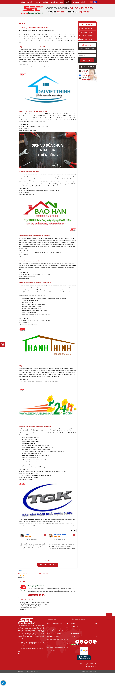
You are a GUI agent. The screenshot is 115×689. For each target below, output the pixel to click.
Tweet (20, 570)
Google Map (24, 645)
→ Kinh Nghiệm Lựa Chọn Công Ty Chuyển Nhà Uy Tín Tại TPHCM (33, 602)
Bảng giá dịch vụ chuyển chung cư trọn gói (56, 643)
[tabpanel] (33, 546)
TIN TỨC (67, 2)
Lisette (27, 534)
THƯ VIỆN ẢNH (54, 2)
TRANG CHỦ (22, 2)
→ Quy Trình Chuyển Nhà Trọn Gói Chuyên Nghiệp (30, 605)
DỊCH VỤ (38, 2)
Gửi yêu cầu (86, 60)
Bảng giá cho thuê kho (52, 654)
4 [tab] (49, 560)
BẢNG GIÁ (45, 2)
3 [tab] (48, 560)
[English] (95, 2)
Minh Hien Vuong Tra (60, 534)
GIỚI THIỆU (29, 2)
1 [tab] (45, 560)
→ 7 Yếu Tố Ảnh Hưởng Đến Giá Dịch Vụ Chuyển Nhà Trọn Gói (32, 604)
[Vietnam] (91, 2)
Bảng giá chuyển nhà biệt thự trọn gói (56, 639)
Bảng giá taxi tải (51, 650)
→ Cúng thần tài (22, 609)
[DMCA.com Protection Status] (75, 644)
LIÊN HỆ (83, 2)
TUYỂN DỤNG (76, 2)
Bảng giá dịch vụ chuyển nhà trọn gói (56, 647)
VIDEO (61, 2)
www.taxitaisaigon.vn (26, 653)
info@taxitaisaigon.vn (26, 651)
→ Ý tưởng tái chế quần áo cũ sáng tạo (27, 607)
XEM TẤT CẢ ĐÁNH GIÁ (47, 564)
